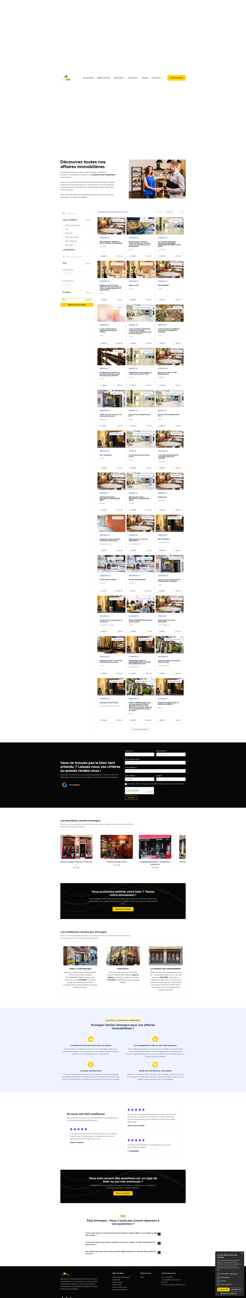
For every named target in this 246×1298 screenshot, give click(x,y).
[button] (118, 77)
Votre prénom (162, 751)
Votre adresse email (132, 759)
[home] (65, 78)
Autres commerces (119, 1290)
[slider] (63, 298)
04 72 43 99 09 (177, 78)
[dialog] (229, 1273)
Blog (142, 1277)
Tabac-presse (117, 1282)
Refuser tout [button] (236, 1289)
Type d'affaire (130, 775)
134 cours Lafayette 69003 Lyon (173, 1285)
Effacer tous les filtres (77, 305)
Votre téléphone (131, 767)
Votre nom (129, 751)
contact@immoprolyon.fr (171, 1280)
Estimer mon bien (123, 909)
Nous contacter (123, 1193)
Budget (159, 775)
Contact (164, 1282)
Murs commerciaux (119, 1287)
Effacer (88, 220)
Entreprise (116, 1280)
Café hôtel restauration (121, 1277)
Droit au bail (116, 1285)
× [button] (242, 1253)
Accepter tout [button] (223, 1289)
